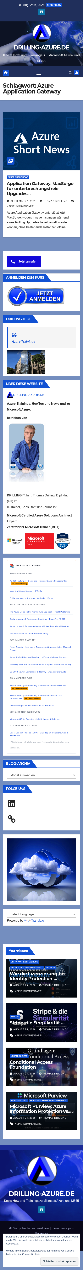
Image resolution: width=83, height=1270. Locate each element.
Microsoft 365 (18, 1100)
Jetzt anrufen (27, 261)
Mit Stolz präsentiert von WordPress (29, 1228)
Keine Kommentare (20, 206)
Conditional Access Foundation (31, 1064)
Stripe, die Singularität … (37, 1023)
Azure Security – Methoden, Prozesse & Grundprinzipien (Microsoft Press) (41, 648)
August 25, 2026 (24, 985)
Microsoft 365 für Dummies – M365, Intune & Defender (35, 719)
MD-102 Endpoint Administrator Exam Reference (32, 705)
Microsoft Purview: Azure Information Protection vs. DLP (39, 1111)
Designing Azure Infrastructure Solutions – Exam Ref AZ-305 (38, 619)
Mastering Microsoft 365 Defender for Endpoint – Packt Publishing (40, 664)
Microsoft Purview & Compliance (48, 1100)
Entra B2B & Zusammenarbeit (26, 968)
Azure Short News (18, 177)
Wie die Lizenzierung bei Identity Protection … (37, 976)
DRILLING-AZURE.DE (41, 47)
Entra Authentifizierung (24, 962)
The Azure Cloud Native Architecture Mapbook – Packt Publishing (40, 612)
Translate (37, 920)
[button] (70, 72)
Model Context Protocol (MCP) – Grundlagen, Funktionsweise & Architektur (39, 734)
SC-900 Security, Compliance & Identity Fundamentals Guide (38, 672)
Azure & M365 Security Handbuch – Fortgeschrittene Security (38, 657)
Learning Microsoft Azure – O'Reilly (26, 591)
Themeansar (41, 1233)
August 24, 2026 (24, 1073)
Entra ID (50, 968)
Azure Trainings (23, 341)
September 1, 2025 (23, 201)
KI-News (15, 1017)
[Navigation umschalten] (39, 73)
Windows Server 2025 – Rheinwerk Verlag (29, 633)
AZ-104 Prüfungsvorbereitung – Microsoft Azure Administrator (38, 686)
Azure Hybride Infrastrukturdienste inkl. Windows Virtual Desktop (39, 626)
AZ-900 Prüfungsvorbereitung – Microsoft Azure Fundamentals (39, 582)
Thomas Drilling (55, 201)
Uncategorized (19, 1056)
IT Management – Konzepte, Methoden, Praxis (31, 598)
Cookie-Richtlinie (31, 1254)
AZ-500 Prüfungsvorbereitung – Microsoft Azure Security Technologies (36, 696)
